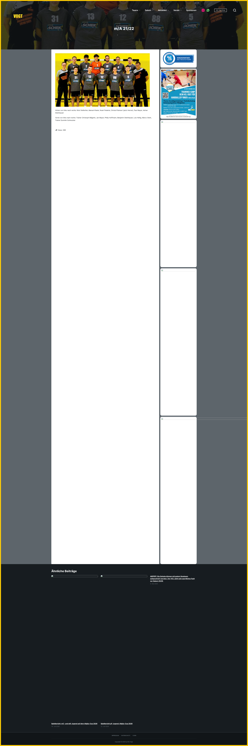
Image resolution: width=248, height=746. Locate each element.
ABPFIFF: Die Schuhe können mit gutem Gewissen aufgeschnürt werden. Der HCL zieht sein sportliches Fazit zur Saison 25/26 (172, 578)
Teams (135, 10)
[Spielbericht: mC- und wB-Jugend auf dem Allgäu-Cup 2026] (74, 648)
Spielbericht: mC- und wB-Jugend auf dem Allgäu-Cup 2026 (74, 724)
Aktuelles (162, 10)
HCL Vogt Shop (220, 10)
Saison (148, 10)
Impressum (115, 735)
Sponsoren (191, 10)
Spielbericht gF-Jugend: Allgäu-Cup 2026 (117, 724)
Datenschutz (125, 735)
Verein (176, 10)
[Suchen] (234, 10)
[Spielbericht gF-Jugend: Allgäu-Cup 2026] (124, 648)
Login (134, 735)
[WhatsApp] (208, 10)
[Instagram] (203, 10)
